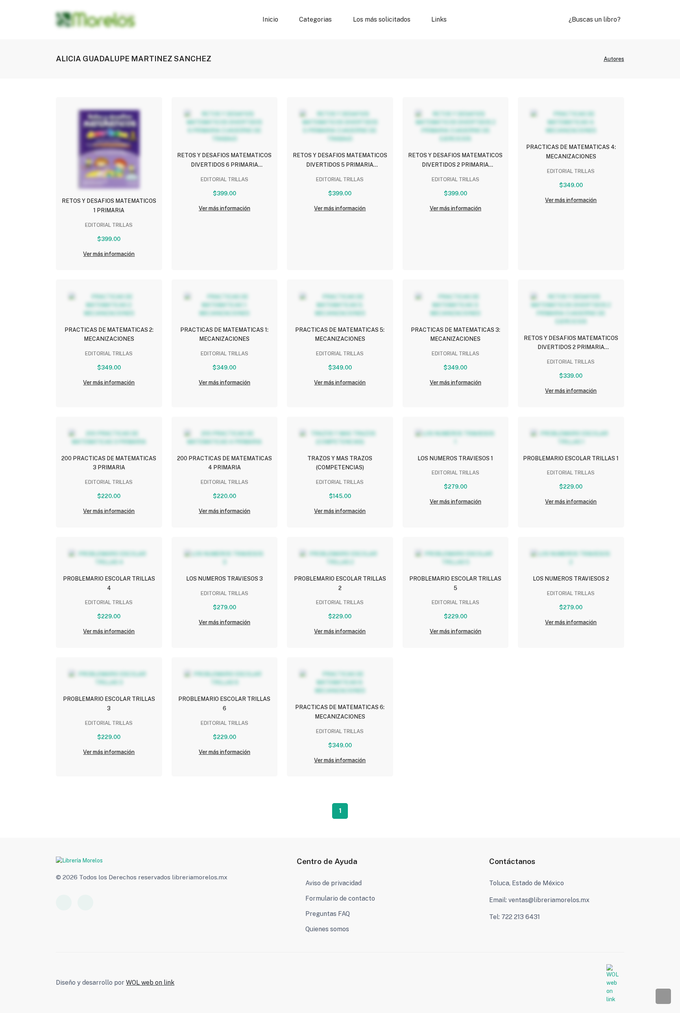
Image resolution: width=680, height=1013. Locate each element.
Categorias (315, 19)
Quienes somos (327, 929)
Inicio (270, 19)
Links (439, 19)
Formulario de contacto (340, 898)
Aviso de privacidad (333, 883)
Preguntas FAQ (327, 913)
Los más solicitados (381, 19)
